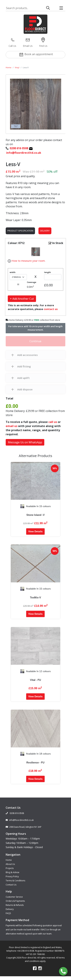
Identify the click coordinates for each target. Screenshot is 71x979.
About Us (10, 864)
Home (8, 67)
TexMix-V (35, 597)
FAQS (8, 913)
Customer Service (14, 896)
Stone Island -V (35, 514)
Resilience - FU (35, 762)
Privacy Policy (12, 876)
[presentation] (13, 506)
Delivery (45, 230)
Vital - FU (35, 679)
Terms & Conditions (15, 880)
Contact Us (11, 884)
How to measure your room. (28, 260)
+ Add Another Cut (22, 299)
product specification (20, 230)
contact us (51, 309)
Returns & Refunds (15, 905)
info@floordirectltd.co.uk (21, 820)
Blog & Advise (12, 872)
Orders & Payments (15, 900)
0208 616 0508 (16, 813)
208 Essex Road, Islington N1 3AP (25, 826)
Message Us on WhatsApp (25, 442)
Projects (10, 868)
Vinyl (17, 67)
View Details (35, 531)
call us (52, 422)
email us (11, 426)
